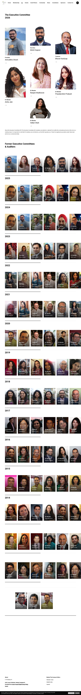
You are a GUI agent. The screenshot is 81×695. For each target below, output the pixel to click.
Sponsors (63, 2)
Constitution (55, 2)
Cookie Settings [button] (71, 693)
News (48, 2)
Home (9, 2)
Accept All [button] (77, 693)
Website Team (50, 680)
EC (22, 2)
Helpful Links (50, 682)
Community (42, 2)
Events (26, 2)
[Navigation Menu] (77, 2)
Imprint (48, 684)
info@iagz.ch (9, 679)
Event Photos (34, 2)
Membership (16, 2)
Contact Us (70, 2)
